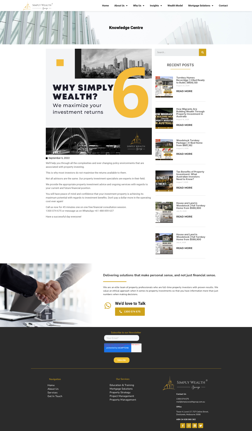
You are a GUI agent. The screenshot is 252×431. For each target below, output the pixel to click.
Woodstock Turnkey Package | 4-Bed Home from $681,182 (189, 143)
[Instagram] (188, 425)
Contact (223, 5)
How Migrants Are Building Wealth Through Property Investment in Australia (190, 112)
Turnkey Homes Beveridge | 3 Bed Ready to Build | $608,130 (190, 80)
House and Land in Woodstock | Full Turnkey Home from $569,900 (190, 205)
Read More (184, 91)
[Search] (202, 52)
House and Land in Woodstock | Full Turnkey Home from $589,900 (190, 237)
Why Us (137, 5)
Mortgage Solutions (199, 5)
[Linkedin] (194, 425)
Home (105, 5)
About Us (119, 5)
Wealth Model (175, 5)
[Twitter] (200, 425)
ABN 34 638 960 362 (186, 419)
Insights (154, 5)
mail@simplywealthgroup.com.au (190, 402)
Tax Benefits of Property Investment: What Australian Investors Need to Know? (190, 175)
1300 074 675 (182, 399)
